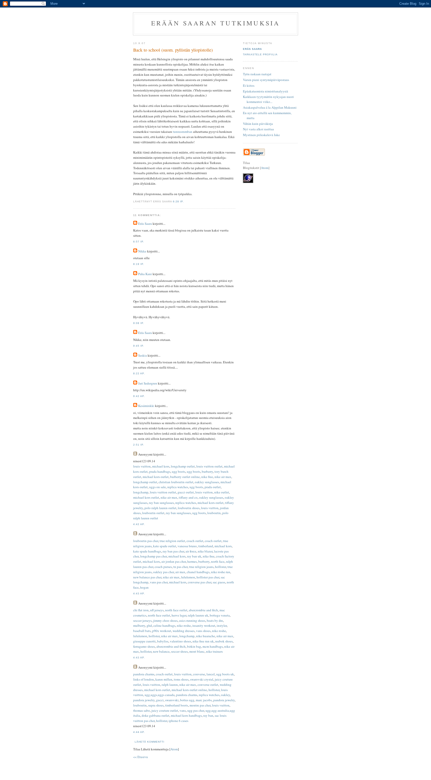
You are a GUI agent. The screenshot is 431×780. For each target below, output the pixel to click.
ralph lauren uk (198, 615)
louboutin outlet (153, 513)
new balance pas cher (147, 577)
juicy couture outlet (164, 710)
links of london (143, 679)
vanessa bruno (187, 546)
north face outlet (176, 610)
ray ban (208, 715)
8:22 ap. (139, 373)
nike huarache (205, 636)
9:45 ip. (138, 345)
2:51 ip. (138, 444)
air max (180, 572)
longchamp (140, 492)
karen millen (163, 679)
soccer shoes (179, 651)
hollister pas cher (208, 577)
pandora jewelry (144, 700)
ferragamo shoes (144, 646)
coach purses (163, 566)
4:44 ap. (139, 732)
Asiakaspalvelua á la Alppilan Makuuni (270, 107)
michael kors (160, 466)
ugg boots (178, 471)
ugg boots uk (225, 674)
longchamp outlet (183, 466)
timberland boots (176, 705)
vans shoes (203, 630)
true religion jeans (201, 566)
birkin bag (194, 646)
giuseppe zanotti (144, 641)
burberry (207, 471)
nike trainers (214, 651)
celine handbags (164, 625)
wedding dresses (184, 630)
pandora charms (143, 674)
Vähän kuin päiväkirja (258, 123)
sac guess (219, 582)
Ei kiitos (248, 85)
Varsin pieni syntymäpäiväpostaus (266, 80)
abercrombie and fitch (203, 610)
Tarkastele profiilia (260, 54)
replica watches (177, 487)
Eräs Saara (145, 223)
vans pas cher (159, 582)
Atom (174, 749)
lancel (211, 674)
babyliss (162, 641)
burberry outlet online (185, 476)
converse (199, 674)
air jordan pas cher (173, 561)
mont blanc (197, 651)
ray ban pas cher (173, 551)
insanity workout (203, 625)
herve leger (179, 615)
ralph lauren (170, 684)
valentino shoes (180, 641)
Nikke (142, 251)
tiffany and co (188, 497)
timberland (205, 546)
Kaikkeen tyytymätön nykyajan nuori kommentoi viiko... (268, 99)
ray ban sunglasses (161, 502)
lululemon (188, 577)
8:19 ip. (138, 264)
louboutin (214, 513)
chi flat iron (141, 610)
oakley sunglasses (207, 482)
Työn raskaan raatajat (257, 74)
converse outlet (208, 684)
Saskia (142, 355)
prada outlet (213, 487)
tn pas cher (180, 566)
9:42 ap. (139, 396)
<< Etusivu (140, 757)
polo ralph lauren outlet (160, 508)
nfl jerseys (157, 610)
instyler (222, 625)
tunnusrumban (182, 131)
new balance (161, 651)
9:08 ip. (138, 323)
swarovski (172, 700)
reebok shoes (224, 641)
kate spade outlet (164, 546)
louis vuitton (142, 466)
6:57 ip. (138, 241)
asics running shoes (192, 620)
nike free (207, 476)
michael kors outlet (156, 476)
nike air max (223, 476)
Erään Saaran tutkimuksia (215, 23)
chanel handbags (198, 572)
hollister (220, 566)
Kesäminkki (146, 405)
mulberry (139, 625)
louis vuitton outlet (209, 466)
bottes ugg (187, 700)
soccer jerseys (142, 620)
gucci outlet (186, 492)
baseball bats (142, 630)
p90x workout (161, 630)
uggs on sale (157, 487)
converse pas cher (199, 582)
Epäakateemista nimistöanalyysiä (265, 91)
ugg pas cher (195, 710)
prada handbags (159, 471)
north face (217, 561)
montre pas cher (200, 705)
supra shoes (156, 705)
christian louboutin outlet (176, 482)
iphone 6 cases (178, 720)
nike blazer (205, 551)
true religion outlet (172, 541)
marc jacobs (204, 700)
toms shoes (181, 679)
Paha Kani (145, 274)
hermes (192, 561)
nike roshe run (220, 572)
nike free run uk (203, 641)
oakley (225, 695)
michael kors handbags (186, 715)
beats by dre (215, 620)
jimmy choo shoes (165, 620)
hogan (144, 587)
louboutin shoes (189, 508)
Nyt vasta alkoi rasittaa (258, 129)
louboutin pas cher (145, 541)
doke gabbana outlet (155, 715)
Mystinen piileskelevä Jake (261, 135)
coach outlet (195, 541)
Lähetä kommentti (149, 741)
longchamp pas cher (153, 556)
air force (191, 551)
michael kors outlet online (189, 690)
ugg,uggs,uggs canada (160, 695)
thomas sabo (141, 710)
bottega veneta (220, 615)
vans (183, 710)
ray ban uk (194, 556)
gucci (160, 700)
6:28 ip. (178, 201)
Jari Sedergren (147, 383)
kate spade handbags (147, 551)
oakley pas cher (163, 572)
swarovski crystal (201, 679)
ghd (149, 625)
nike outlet (221, 492)
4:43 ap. (139, 593)
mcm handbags (213, 646)
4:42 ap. (139, 524)
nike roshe (184, 625)
